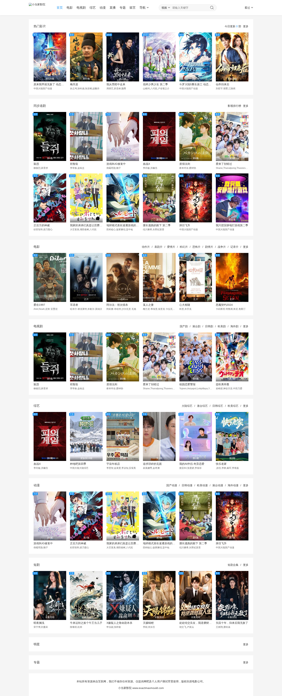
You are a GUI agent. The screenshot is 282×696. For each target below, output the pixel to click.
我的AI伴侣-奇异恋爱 (191, 463)
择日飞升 (184, 225)
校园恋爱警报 (187, 384)
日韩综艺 (217, 405)
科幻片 (184, 246)
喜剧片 (158, 246)
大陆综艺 (187, 405)
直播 (113, 7)
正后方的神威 (42, 225)
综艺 (93, 7)
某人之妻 (148, 304)
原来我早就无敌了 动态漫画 (50, 84)
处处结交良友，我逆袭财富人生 (195, 622)
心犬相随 (184, 304)
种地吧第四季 (78, 463)
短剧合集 (233, 564)
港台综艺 (202, 405)
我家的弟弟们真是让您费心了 (86, 225)
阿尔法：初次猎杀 (117, 304)
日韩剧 (209, 326)
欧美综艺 (233, 405)
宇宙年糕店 (113, 463)
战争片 (222, 246)
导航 (142, 7)
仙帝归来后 (222, 84)
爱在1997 (39, 304)
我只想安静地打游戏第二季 (232, 225)
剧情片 (209, 246)
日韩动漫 (187, 485)
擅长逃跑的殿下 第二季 (157, 225)
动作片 (146, 246)
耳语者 (74, 304)
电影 (70, 7)
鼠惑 (36, 163)
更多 (245, 26)
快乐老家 (221, 463)
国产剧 (184, 326)
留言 (132, 7)
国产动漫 (171, 485)
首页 (60, 7)
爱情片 (171, 246)
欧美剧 (222, 326)
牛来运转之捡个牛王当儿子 (86, 622)
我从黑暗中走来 (115, 84)
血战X (146, 163)
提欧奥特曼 (222, 384)
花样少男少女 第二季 (155, 84)
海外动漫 (233, 485)
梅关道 (74, 84)
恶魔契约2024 (224, 304)
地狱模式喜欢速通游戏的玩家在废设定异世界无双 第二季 (122, 225)
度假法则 (184, 163)
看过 (247, 7)
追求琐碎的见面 (152, 463)
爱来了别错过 (224, 163)
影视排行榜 (234, 105)
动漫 (103, 7)
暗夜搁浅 (39, 622)
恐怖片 (196, 246)
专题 (123, 7)
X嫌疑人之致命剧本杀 (119, 622)
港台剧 (196, 326)
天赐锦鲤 (148, 622)
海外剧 (234, 326)
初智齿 (74, 163)
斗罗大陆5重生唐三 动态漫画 (195, 84)
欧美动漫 (202, 485)
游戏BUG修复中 (116, 163)
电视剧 (81, 7)
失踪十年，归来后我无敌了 (232, 622)
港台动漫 (217, 485)
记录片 (234, 246)
